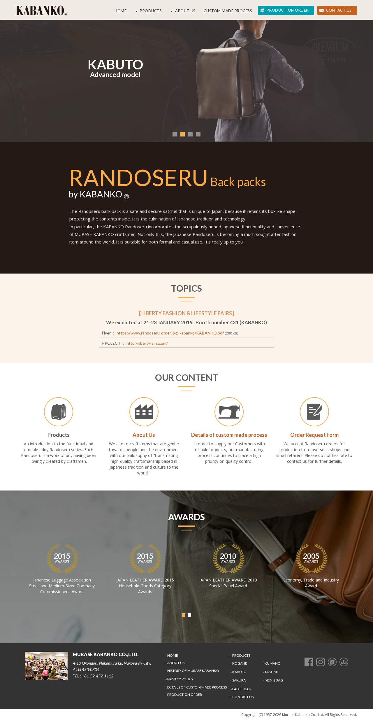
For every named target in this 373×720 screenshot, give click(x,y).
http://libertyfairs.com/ (147, 343)
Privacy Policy (180, 679)
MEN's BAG (274, 680)
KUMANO (273, 663)
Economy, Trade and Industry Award (311, 582)
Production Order (287, 10)
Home (120, 10)
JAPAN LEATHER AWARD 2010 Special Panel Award (228, 582)
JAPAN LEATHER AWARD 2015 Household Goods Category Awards (145, 585)
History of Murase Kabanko (193, 670)
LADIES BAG (241, 689)
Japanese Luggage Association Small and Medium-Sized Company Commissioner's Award (62, 585)
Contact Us (339, 10)
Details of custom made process (197, 687)
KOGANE (239, 663)
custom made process (228, 10)
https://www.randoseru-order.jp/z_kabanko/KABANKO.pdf (170, 332)
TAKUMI (271, 672)
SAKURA (239, 680)
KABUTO (239, 672)
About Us (185, 10)
